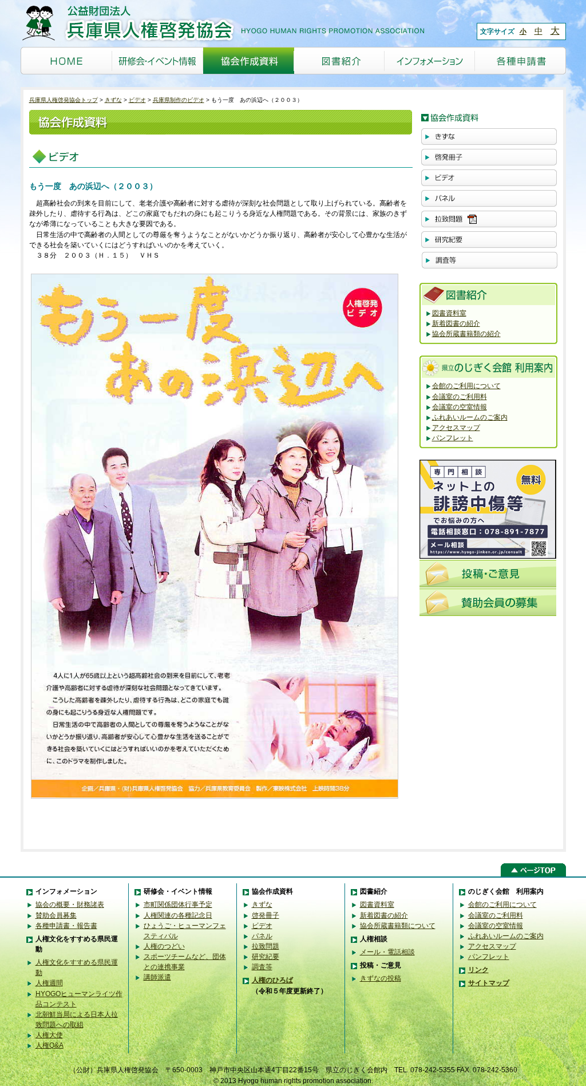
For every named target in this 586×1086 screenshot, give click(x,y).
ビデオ (137, 100)
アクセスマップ (456, 428)
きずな (113, 100)
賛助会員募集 (56, 915)
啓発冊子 (265, 915)
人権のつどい (164, 946)
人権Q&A (49, 1045)
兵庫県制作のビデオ (178, 100)
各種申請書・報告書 (66, 926)
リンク (478, 970)
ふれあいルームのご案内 (470, 417)
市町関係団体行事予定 (178, 905)
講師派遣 (157, 977)
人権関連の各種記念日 (178, 915)
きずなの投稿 (380, 978)
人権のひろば (272, 980)
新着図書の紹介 (456, 323)
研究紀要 (265, 957)
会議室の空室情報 (459, 407)
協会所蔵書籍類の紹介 (466, 334)
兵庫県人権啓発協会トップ (63, 100)
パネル (262, 936)
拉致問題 (265, 946)
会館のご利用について (466, 386)
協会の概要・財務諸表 (69, 905)
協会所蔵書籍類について (397, 926)
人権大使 (49, 1035)
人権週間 (49, 983)
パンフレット (452, 438)
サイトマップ (488, 983)
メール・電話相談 (387, 952)
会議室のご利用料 (459, 397)
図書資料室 (449, 313)
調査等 (262, 967)
